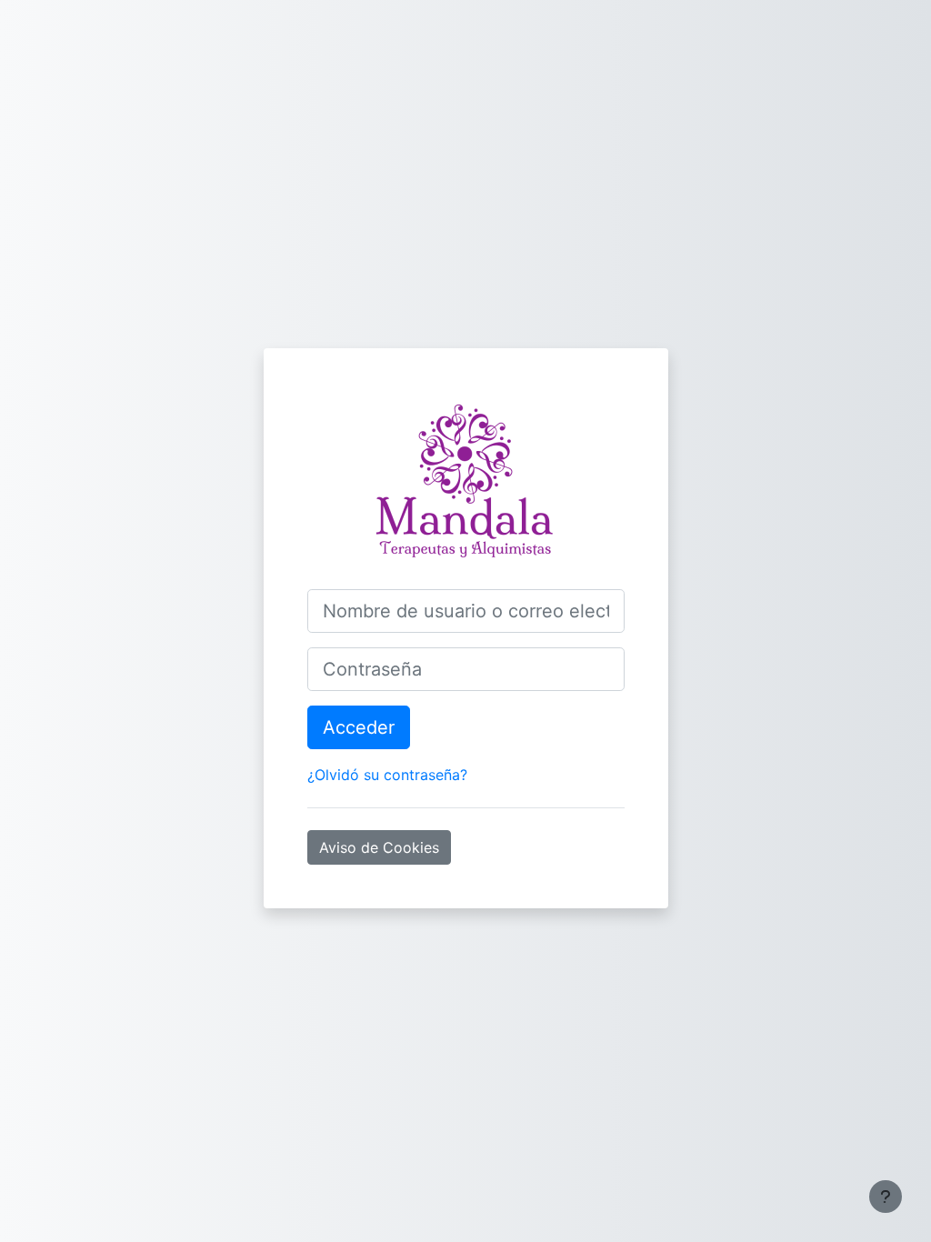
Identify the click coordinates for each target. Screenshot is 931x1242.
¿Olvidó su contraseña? (387, 775)
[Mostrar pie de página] (885, 1196)
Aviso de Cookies (379, 847)
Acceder (359, 727)
